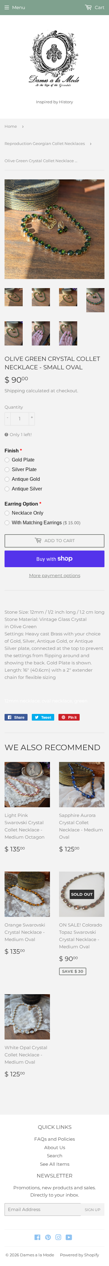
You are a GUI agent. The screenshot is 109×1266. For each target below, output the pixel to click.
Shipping (15, 391)
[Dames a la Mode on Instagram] (58, 1238)
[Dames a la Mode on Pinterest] (48, 1238)
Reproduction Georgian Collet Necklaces (45, 143)
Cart (99, 7)
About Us (54, 1147)
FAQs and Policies (54, 1139)
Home (11, 126)
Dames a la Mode (37, 1254)
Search (54, 1155)
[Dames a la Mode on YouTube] (69, 1238)
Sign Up (93, 1209)
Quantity (14, 407)
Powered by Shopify (79, 1254)
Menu (18, 7)
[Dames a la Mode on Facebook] (37, 1238)
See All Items (54, 1164)
